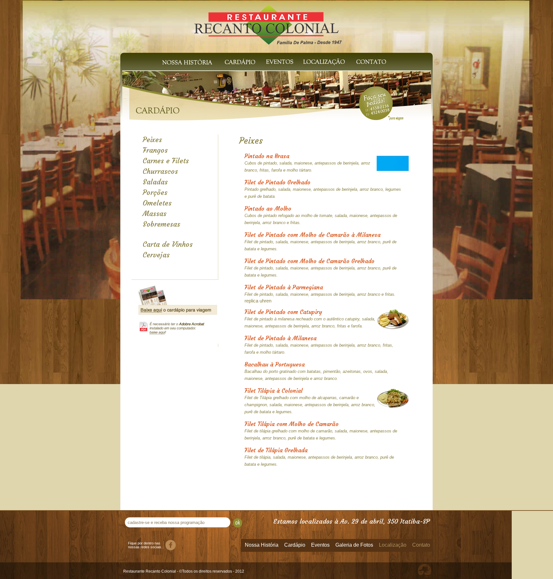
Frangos (155, 150)
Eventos (279, 61)
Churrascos (160, 171)
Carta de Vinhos (168, 244)
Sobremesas (161, 224)
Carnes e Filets (166, 161)
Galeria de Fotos (354, 545)
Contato (373, 61)
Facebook (170, 545)
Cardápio (240, 61)
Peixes (152, 139)
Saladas (155, 182)
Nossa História (187, 61)
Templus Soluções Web (424, 570)
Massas (154, 213)
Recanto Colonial (268, 22)
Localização (323, 61)
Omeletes (157, 203)
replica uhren (257, 300)
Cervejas (156, 255)
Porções (155, 192)
